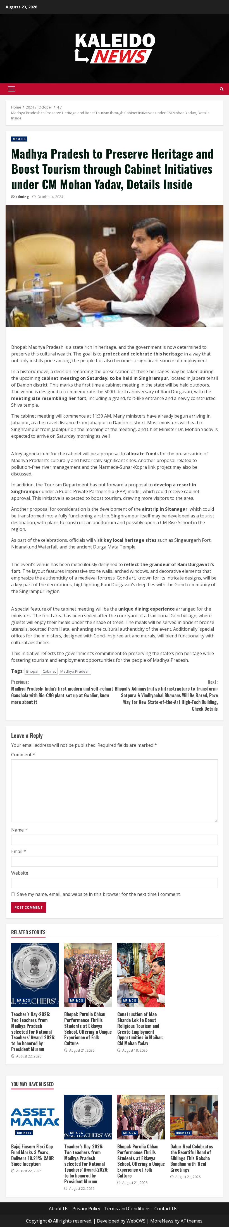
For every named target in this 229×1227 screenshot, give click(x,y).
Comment (23, 755)
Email (18, 851)
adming (22, 196)
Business (24, 1133)
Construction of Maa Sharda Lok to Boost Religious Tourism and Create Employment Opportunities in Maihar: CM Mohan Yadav (141, 975)
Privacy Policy (86, 1208)
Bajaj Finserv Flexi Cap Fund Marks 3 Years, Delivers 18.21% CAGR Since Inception (35, 1117)
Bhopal (32, 671)
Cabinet (49, 671)
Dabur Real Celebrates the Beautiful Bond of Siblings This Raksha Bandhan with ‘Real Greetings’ (194, 1117)
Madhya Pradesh (75, 671)
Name (19, 830)
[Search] (221, 89)
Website (19, 873)
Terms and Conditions (127, 1208)
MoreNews (161, 1221)
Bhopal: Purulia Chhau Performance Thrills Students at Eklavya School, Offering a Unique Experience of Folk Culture (88, 975)
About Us (58, 1208)
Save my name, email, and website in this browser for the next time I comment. (99, 894)
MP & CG (19, 139)
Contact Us (165, 1208)
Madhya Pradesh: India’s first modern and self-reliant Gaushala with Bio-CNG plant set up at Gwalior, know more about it (62, 692)
